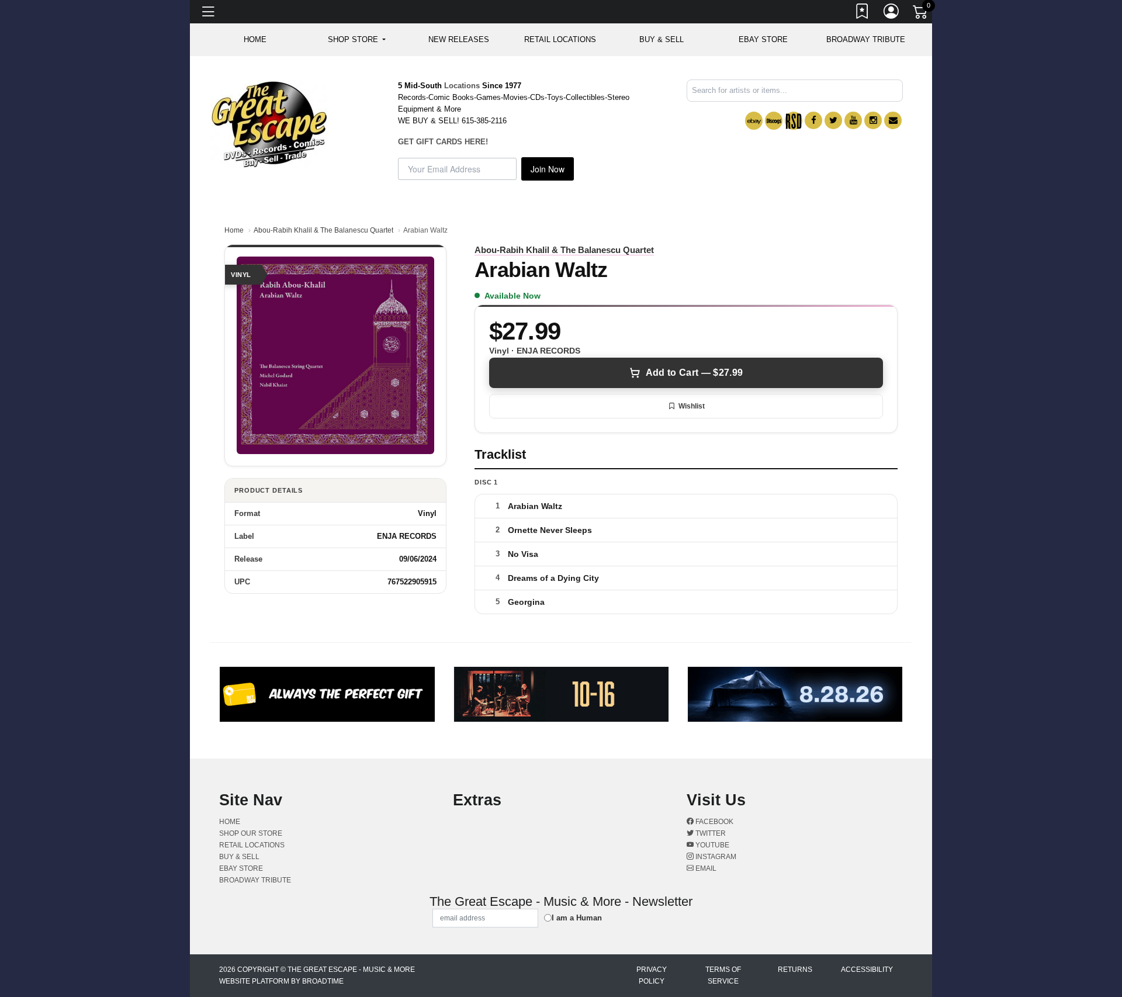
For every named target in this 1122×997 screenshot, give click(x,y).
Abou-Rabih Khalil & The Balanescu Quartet (323, 230)
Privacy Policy (651, 975)
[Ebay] (754, 120)
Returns (795, 969)
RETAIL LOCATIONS (560, 39)
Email (705, 868)
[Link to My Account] (892, 13)
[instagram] (873, 120)
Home (234, 230)
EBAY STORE (763, 39)
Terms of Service (723, 975)
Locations (462, 85)
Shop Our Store (250, 833)
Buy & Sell (661, 39)
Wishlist (691, 406)
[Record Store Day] (794, 120)
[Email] (893, 120)
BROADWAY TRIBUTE (865, 39)
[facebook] (813, 120)
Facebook (713, 822)
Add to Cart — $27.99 (694, 373)
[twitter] (833, 120)
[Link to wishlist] (862, 13)
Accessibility (867, 969)
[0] (921, 14)
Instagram (715, 857)
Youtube (711, 845)
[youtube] (853, 120)
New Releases (458, 39)
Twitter (710, 833)
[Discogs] (774, 120)
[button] (356, 39)
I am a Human (577, 917)
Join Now (548, 169)
